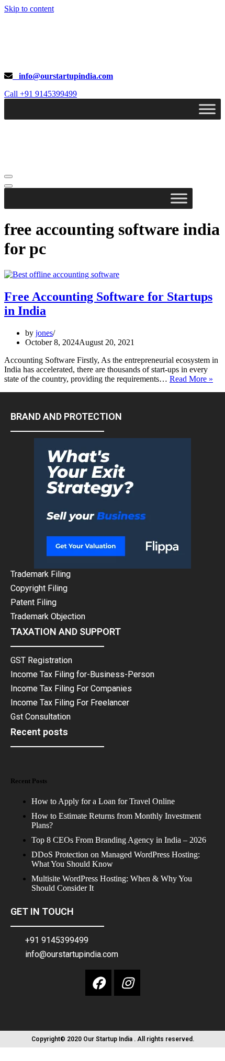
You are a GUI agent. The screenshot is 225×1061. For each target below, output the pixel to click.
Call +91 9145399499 (40, 93)
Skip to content (29, 8)
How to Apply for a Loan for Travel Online (103, 801)
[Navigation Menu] (8, 176)
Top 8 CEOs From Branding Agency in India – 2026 (118, 839)
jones (44, 332)
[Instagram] (127, 983)
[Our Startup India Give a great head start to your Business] (76, 58)
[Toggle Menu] (207, 109)
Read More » (191, 378)
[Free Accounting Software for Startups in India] (61, 274)
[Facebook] (98, 983)
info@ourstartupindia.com (63, 76)
